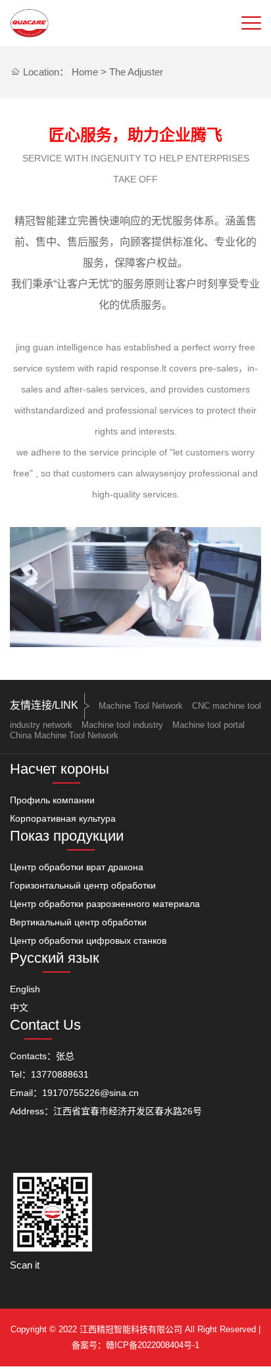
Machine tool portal (208, 725)
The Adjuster (136, 71)
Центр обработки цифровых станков (88, 940)
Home (85, 71)
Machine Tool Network (141, 706)
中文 (19, 1007)
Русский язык (54, 958)
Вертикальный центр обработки (78, 922)
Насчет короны (59, 769)
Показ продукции (67, 836)
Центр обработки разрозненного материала (105, 903)
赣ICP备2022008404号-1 (152, 1345)
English (25, 989)
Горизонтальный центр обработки (83, 885)
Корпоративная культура (63, 818)
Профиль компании (52, 800)
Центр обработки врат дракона (76, 867)
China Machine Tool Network (64, 735)
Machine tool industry (122, 725)
